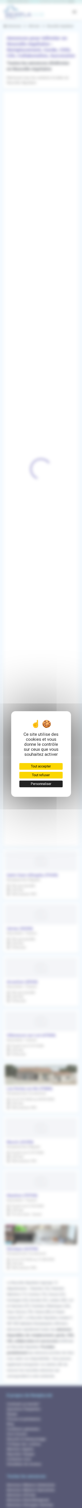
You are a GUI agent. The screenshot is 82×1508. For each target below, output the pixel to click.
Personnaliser (41, 784)
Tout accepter (41, 766)
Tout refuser (41, 775)
